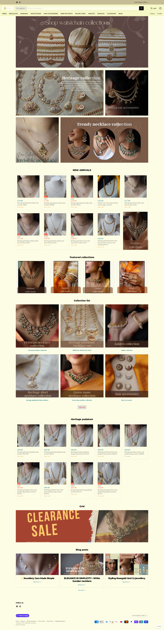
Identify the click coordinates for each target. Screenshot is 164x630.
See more (81, 590)
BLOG (121, 14)
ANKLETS (91, 14)
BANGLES (100, 14)
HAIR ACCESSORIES (51, 14)
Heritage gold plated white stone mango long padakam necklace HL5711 (107, 492)
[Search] (141, 8)
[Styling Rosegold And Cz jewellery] (126, 564)
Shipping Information (60, 621)
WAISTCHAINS (35, 14)
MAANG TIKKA (80, 14)
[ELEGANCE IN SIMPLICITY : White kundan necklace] (82, 564)
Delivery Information (32, 621)
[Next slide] (143, 42)
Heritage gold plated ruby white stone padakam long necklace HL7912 (53, 491)
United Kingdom (140, 2)
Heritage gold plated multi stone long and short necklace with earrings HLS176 (107, 242)
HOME (4, 14)
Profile (159, 14)
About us (23, 621)
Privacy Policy (41, 621)
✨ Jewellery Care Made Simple (37, 578)
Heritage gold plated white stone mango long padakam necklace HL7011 (27, 492)
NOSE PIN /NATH (67, 14)
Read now (36, 582)
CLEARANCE (111, 14)
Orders (152, 14)
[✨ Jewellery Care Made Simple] (37, 564)
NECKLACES (13, 14)
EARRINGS (24, 14)
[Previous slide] (20, 42)
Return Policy (50, 621)
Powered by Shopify (20, 624)
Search (17, 621)
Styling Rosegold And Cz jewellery (126, 578)
